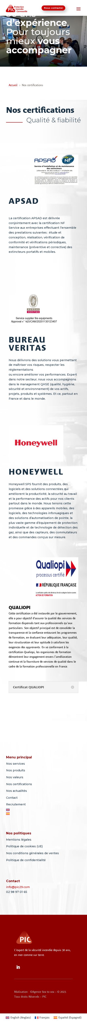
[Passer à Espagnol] (46, 813)
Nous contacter (53, 7)
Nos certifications (19, 784)
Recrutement (16, 804)
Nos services (15, 763)
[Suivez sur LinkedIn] (18, 967)
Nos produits (15, 770)
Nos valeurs (14, 777)
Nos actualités (16, 791)
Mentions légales (18, 839)
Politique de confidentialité (26, 860)
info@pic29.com (18, 887)
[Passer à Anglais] (46, 810)
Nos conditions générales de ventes (32, 853)
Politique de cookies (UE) (24, 846)
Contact (12, 798)
